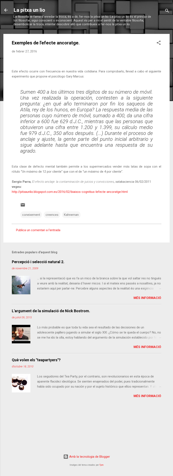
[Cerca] (167, 11)
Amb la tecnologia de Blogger (89, 457)
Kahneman (71, 215)
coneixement (31, 215)
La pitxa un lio (29, 10)
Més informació (147, 298)
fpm (102, 465)
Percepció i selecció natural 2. (38, 262)
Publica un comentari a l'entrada (38, 230)
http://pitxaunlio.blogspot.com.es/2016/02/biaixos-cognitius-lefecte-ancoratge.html (70, 192)
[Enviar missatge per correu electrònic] (22, 206)
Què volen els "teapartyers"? (36, 360)
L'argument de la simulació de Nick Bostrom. (51, 311)
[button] (158, 43)
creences (52, 215)
